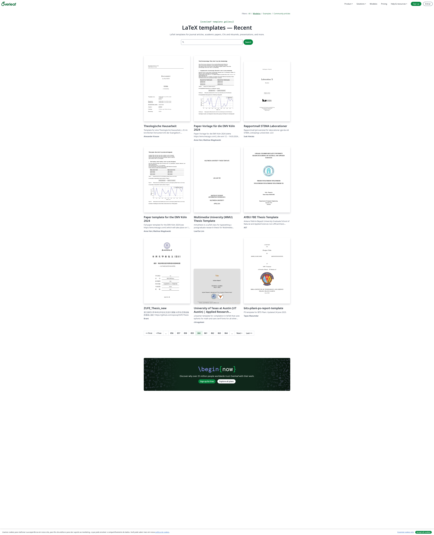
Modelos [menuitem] (373, 4)
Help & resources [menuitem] (398, 4)
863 (219, 333)
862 (212, 333)
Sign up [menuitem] (416, 4)
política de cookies (162, 532)
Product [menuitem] (347, 4)
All (249, 13)
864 (226, 333)
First (149, 333)
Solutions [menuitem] (361, 4)
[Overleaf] (8, 4)
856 (171, 333)
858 (185, 333)
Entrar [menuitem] (428, 4)
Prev (158, 333)
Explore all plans (226, 381)
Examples (267, 13)
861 (205, 333)
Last (249, 333)
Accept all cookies (423, 532)
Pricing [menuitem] (384, 4)
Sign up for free (207, 381)
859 (192, 333)
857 (178, 333)
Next (239, 333)
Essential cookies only (405, 532)
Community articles (282, 13)
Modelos (257, 13)
